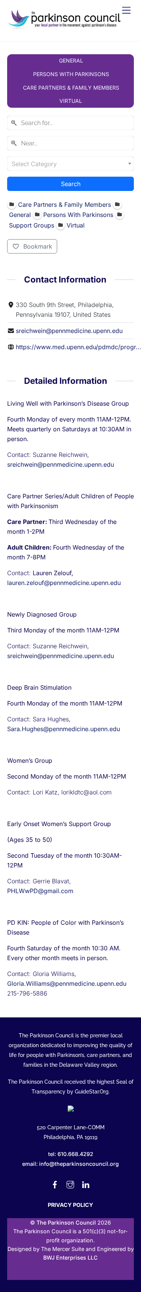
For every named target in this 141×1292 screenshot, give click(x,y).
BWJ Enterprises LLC (70, 1257)
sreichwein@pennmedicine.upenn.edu (69, 330)
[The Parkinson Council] (65, 27)
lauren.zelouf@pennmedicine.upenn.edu (64, 582)
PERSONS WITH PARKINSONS (71, 74)
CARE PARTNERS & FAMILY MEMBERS (71, 87)
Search (70, 184)
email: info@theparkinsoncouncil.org (70, 1164)
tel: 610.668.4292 (70, 1154)
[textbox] (70, 163)
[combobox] (70, 123)
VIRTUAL (70, 101)
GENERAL (71, 60)
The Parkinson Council (66, 1222)
